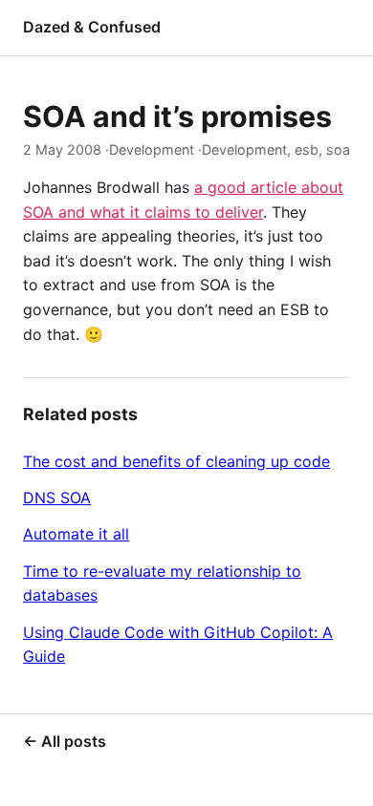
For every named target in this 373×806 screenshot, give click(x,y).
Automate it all (76, 533)
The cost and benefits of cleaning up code (176, 461)
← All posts (64, 741)
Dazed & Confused (92, 26)
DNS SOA (57, 497)
